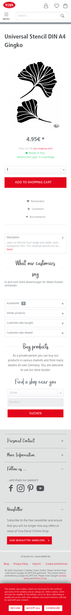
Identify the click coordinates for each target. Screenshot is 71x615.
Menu (6, 19)
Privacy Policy (20, 564)
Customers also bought (20, 323)
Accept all (33, 608)
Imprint (37, 564)
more (10, 249)
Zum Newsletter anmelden (27, 540)
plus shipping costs (43, 149)
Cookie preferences (56, 564)
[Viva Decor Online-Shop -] (9, 10)
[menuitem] (46, 7)
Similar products (16, 313)
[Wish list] (56, 7)
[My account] (46, 7)
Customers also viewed (20, 332)
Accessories (15, 303)
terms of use (40, 578)
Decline (15, 608)
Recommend (37, 217)
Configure (53, 608)
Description (13, 237)
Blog (6, 564)
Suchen (35, 413)
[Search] (62, 16)
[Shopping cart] (65, 7)
